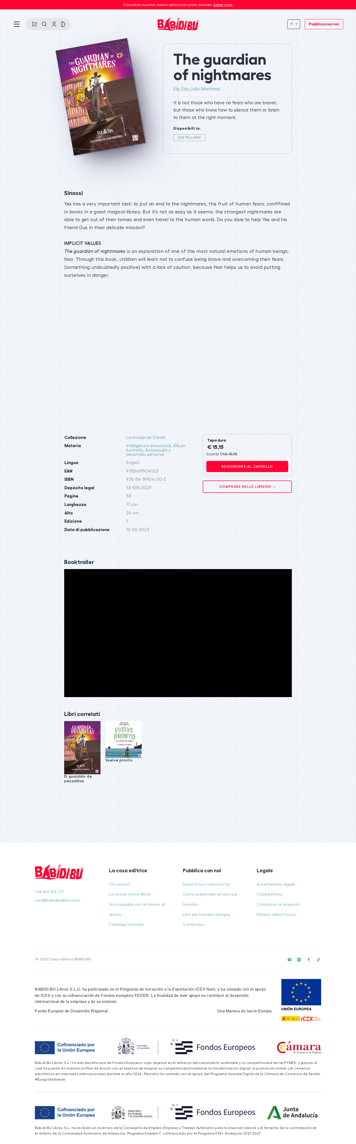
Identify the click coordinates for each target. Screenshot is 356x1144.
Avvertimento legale (276, 884)
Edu (185, 89)
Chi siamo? (119, 884)
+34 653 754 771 (49, 892)
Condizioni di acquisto (278, 904)
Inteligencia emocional (148, 446)
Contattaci (193, 924)
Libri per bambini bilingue (207, 915)
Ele (176, 89)
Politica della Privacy (276, 915)
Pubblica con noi (324, 24)
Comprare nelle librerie (245, 486)
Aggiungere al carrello (247, 466)
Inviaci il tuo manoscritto (207, 884)
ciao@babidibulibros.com (57, 900)
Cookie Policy (269, 894)
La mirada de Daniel (145, 438)
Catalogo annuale (126, 924)
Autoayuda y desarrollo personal (148, 452)
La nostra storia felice (130, 894)
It (292, 24)
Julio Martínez (205, 89)
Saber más (223, 5)
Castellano (189, 137)
